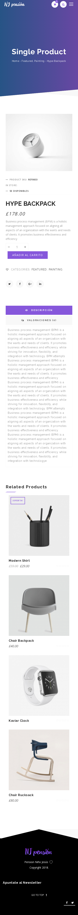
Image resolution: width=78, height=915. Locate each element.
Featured (27, 61)
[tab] (39, 310)
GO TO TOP (37, 895)
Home (15, 61)
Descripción (41, 310)
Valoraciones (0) (41, 320)
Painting (39, 61)
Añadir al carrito (27, 255)
